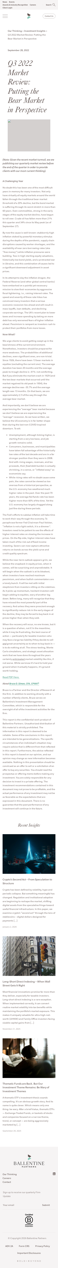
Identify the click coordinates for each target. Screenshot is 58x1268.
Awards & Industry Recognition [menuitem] (15, 5)
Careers (7, 1178)
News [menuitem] (5, 2)
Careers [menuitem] (33, 5)
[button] (47, 5)
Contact (7, 1182)
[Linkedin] (54, 1174)
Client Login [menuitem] (7, 8)
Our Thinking (15, 30)
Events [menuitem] (12, 2)
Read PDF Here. (11, 677)
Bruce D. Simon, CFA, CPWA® (24, 683)
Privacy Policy (42, 1246)
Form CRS (24, 1246)
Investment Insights (34, 30)
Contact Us (49, 16)
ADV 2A (9, 1246)
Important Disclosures (29, 1253)
